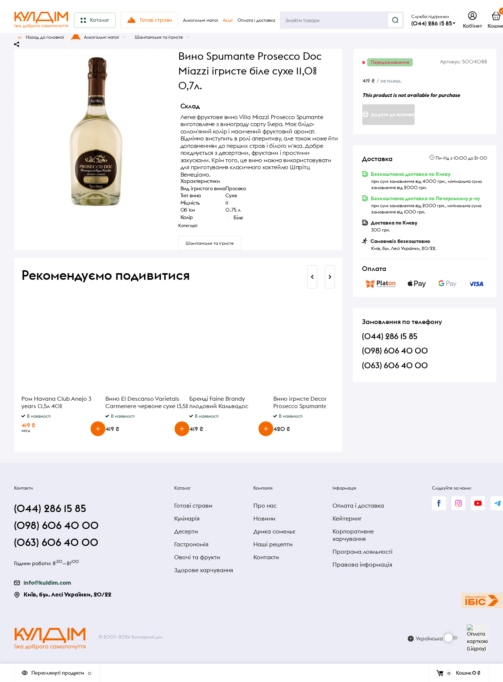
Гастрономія (191, 544)
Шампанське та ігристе (159, 37)
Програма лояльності (363, 551)
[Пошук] (395, 20)
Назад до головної (45, 37)
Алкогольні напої (101, 37)
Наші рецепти (273, 544)
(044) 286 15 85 (431, 23)
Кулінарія (187, 518)
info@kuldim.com (47, 582)
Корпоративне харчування (353, 535)
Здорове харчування (203, 570)
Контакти (266, 557)
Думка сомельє (274, 531)
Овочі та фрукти (197, 557)
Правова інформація (362, 564)
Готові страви (193, 505)
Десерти (186, 531)
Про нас (265, 505)
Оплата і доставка (358, 505)
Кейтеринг (347, 518)
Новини (264, 518)
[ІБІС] (482, 600)
